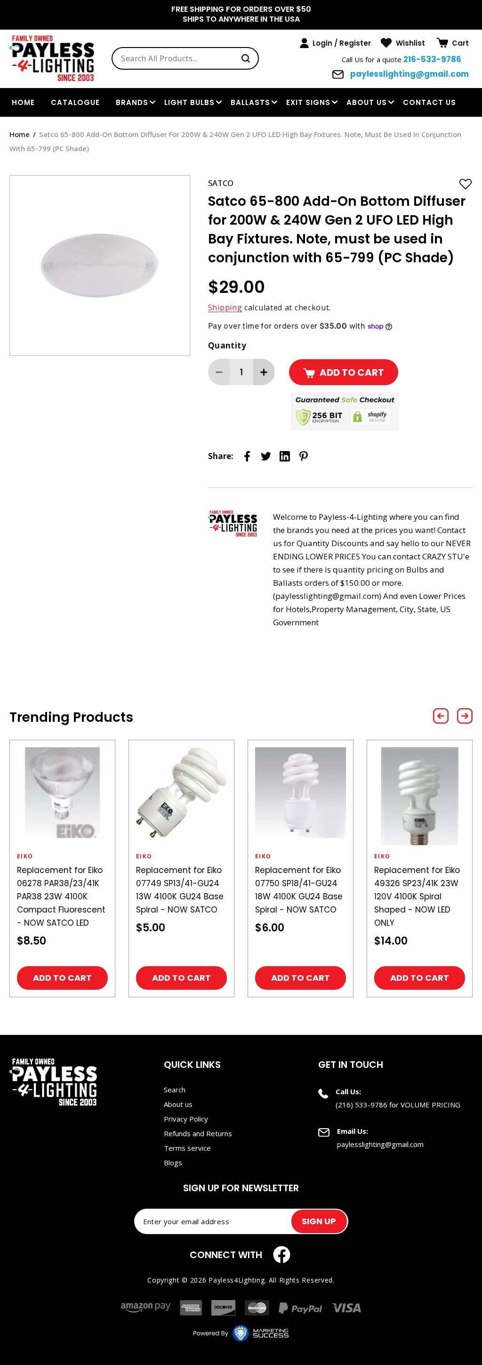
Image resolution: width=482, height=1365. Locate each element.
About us (366, 102)
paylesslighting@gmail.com (408, 74)
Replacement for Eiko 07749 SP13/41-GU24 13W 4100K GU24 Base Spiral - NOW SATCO (180, 889)
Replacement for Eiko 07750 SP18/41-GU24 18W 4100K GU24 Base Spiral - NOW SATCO (299, 889)
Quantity (227, 345)
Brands (132, 102)
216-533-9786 (432, 59)
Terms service (187, 1148)
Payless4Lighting (237, 1280)
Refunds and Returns (198, 1133)
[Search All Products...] (245, 58)
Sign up (319, 1221)
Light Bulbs (189, 102)
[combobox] (185, 58)
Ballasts (250, 102)
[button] (452, 43)
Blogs (173, 1162)
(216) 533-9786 (361, 1104)
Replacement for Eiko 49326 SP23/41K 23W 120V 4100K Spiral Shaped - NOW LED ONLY (417, 896)
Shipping (225, 307)
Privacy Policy (186, 1118)
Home (19, 134)
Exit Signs (308, 102)
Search (174, 1089)
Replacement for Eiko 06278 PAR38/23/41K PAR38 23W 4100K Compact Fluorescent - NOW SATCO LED (61, 896)
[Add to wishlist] (465, 184)
